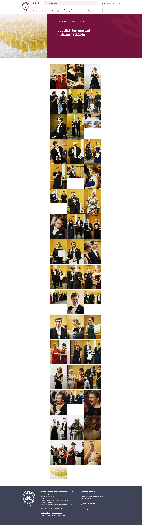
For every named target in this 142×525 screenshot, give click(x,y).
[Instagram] (36, 3)
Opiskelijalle (56, 11)
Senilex (57, 508)
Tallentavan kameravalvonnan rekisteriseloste (54, 515)
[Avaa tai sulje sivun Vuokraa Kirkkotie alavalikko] (107, 10)
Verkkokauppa (114, 11)
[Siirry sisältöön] (58, 51)
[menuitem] (35, 10)
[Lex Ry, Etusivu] (25, 7)
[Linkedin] (39, 3)
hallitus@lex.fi (68, 504)
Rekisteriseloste (45, 513)
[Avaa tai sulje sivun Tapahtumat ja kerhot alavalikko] (73, 10)
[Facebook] (34, 3)
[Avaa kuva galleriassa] (58, 76)
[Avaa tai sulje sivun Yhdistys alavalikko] (39, 10)
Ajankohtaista (80, 11)
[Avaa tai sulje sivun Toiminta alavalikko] (49, 10)
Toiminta (45, 11)
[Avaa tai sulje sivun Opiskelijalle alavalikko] (61, 10)
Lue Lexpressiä (105, 3)
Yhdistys (35, 11)
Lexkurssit (44, 508)
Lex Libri (51, 508)
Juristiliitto (63, 508)
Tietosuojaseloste (57, 513)
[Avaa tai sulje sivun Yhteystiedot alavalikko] (97, 10)
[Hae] (47, 3)
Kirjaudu (116, 3)
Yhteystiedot (91, 11)
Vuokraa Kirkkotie (103, 11)
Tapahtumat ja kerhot (68, 11)
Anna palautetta (89, 503)
